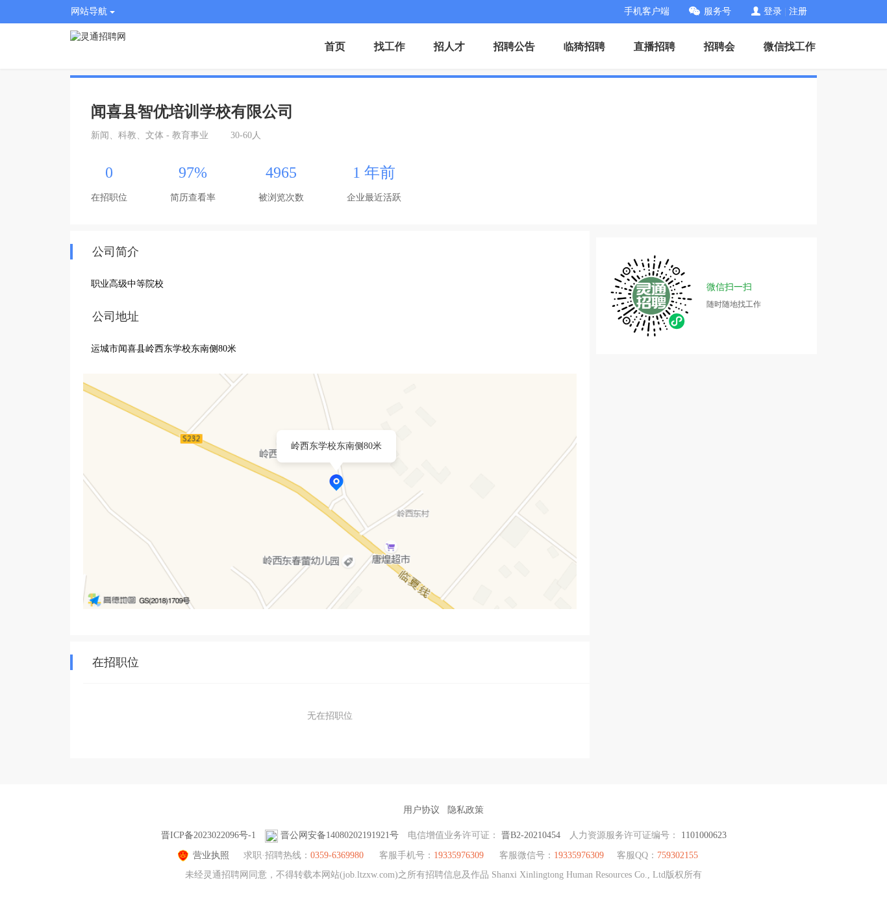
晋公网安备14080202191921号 (340, 835)
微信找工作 (790, 46)
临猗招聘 (584, 46)
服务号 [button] (717, 11)
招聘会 (719, 46)
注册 (798, 11)
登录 (773, 11)
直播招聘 (654, 46)
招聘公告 (514, 46)
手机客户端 (646, 11)
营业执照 (211, 855)
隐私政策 (465, 810)
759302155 (677, 855)
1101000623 (704, 835)
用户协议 (421, 810)
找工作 (389, 46)
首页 (335, 46)
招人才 (449, 46)
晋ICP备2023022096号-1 (208, 835)
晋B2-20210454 (530, 835)
